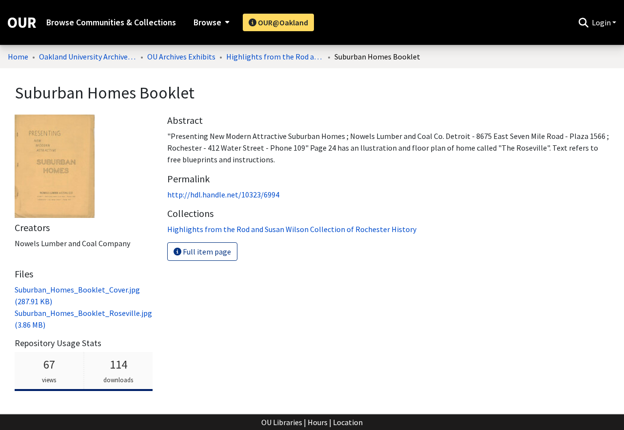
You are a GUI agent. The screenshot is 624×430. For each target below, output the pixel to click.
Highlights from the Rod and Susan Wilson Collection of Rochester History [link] (275, 56)
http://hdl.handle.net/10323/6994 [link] (223, 194)
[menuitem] (210, 22)
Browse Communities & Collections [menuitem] (111, 22)
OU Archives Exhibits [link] (181, 56)
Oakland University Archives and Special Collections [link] (87, 56)
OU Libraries (281, 422)
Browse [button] (207, 22)
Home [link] (18, 56)
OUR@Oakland (282, 22)
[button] (583, 22)
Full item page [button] (206, 251)
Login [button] (602, 22)
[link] (291, 229)
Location (348, 422)
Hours (318, 422)
